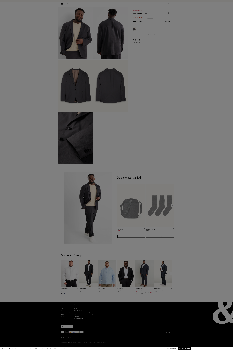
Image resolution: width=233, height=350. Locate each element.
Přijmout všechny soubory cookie (184, 348)
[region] (116, 348)
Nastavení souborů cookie (172, 348)
